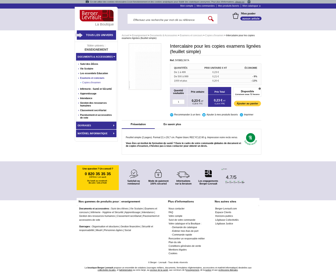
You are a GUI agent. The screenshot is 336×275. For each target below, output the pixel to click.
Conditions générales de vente (185, 246)
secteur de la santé (159, 270)
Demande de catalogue (184, 227)
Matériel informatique (93, 133)
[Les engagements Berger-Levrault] (208, 171)
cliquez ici (239, 2)
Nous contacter (177, 208)
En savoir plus (172, 124)
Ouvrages (84, 125)
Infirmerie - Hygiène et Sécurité (107, 212)
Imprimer (248, 114)
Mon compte (186, 5)
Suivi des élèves (89, 64)
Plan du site (175, 242)
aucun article (251, 18)
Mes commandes (206, 5)
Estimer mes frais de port (185, 231)
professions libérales (228, 270)
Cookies (173, 253)
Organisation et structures (105, 226)
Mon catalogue (250, 5)
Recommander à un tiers (187, 114)
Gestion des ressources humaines (93, 104)
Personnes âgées (113, 230)
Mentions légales (178, 249)
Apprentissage (88, 93)
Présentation (138, 124)
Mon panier (248, 13)
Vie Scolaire (86, 68)
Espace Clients (223, 212)
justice (208, 270)
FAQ (171, 212)
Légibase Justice (224, 223)
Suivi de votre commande (182, 220)
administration (125, 270)
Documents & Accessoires (163, 35)
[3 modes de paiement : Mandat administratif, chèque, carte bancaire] (158, 172)
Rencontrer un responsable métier (187, 238)
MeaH (99, 230)
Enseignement (139, 35)
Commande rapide (182, 234)
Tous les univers (99, 35)
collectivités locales (107, 270)
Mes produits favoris (228, 5)
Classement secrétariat (93, 110)
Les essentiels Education (94, 73)
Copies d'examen (214, 35)
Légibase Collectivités (227, 220)
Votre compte (175, 216)
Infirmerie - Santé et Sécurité (96, 89)
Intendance (86, 98)
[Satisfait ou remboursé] (133, 171)
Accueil (126, 35)
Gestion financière (130, 226)
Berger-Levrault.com (226, 208)
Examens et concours (191, 35)
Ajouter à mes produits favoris (222, 114)
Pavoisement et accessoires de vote (96, 116)
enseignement (192, 270)
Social (127, 230)
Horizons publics (224, 216)
